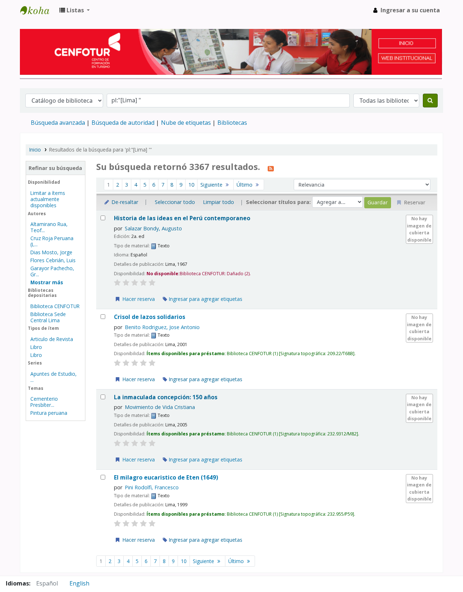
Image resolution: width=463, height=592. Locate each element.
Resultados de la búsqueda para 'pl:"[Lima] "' (100, 149)
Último (245, 184)
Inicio (35, 149)
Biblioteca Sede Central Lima (48, 317)
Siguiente (212, 184)
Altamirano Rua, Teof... (49, 227)
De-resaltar (124, 202)
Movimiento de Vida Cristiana (160, 407)
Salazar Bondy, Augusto (153, 228)
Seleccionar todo (175, 202)
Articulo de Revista (51, 339)
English (79, 583)
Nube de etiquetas (186, 123)
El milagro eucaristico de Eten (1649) (166, 477)
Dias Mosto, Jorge (51, 252)
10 (191, 184)
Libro (36, 347)
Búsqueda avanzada (58, 123)
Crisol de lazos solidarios (149, 317)
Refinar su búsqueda (55, 168)
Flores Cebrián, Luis (53, 260)
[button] (74, 10)
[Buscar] (430, 100)
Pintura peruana (48, 412)
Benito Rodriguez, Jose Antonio (162, 327)
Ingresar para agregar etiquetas (204, 298)
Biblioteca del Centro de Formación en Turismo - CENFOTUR (38, 10)
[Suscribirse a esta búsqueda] (270, 168)
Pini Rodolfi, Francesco (152, 487)
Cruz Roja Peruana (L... (51, 241)
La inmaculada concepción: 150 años (165, 397)
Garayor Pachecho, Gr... (52, 271)
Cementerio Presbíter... (44, 401)
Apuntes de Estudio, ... (53, 376)
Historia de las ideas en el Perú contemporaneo (182, 218)
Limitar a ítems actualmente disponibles (47, 199)
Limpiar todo (218, 202)
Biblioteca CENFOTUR (55, 306)
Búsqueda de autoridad (123, 123)
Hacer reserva (138, 298)
